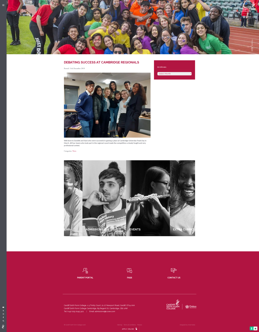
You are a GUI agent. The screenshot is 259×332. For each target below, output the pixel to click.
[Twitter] (3, 311)
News (74, 151)
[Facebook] (3, 317)
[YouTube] (3, 307)
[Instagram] (3, 314)
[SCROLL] (252, 49)
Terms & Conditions (130, 325)
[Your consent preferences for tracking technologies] (255, 328)
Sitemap (119, 325)
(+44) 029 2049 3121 (75, 311)
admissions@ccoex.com (105, 311)
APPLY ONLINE (128, 329)
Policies (139, 325)
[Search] (3, 321)
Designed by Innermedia (187, 325)
